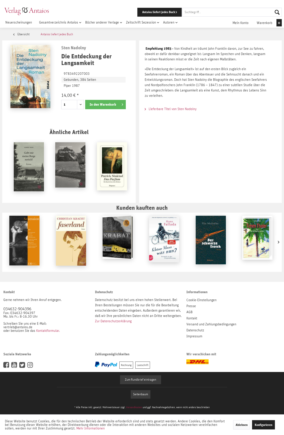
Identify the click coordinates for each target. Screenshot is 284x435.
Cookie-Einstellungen (201, 300)
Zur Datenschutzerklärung (113, 321)
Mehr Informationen (90, 428)
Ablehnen (242, 425)
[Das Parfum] (112, 168)
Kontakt (191, 318)
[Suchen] (277, 12)
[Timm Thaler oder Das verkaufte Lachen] (257, 242)
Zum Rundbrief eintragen (140, 379)
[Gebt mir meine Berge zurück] (29, 168)
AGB (189, 312)
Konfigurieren (263, 425)
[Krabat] (117, 242)
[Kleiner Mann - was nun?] (164, 242)
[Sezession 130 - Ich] (24, 242)
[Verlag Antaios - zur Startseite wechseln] (26, 11)
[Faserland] (71, 242)
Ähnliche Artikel (69, 132)
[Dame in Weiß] (70, 168)
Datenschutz (195, 330)
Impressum (194, 336)
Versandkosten (134, 407)
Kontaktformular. (48, 330)
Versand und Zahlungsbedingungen (211, 324)
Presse (191, 306)
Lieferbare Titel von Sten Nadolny (172, 109)
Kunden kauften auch (142, 207)
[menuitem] (203, 12)
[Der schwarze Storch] (211, 242)
